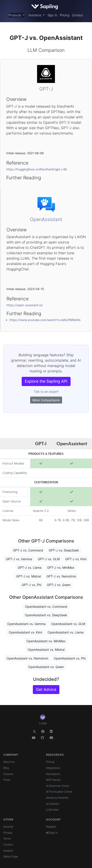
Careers (8, 774)
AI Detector (52, 803)
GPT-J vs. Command (28, 550)
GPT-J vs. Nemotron (61, 576)
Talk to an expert (46, 391)
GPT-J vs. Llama (30, 567)
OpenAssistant (46, 219)
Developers (53, 774)
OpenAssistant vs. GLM (68, 624)
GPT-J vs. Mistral (28, 576)
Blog (6, 768)
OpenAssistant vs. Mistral (46, 649)
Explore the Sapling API (46, 381)
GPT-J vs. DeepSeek (64, 550)
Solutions (35, 15)
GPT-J (46, 89)
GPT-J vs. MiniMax (60, 567)
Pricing (64, 15)
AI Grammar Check (57, 786)
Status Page (10, 856)
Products (15, 15)
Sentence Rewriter (57, 797)
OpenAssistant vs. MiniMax (46, 641)
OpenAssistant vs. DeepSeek (46, 615)
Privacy (7, 832)
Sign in (53, 832)
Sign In (52, 15)
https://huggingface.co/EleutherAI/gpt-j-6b (36, 169)
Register (51, 826)
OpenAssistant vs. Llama (66, 632)
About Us (9, 762)
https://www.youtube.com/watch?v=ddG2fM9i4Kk (45, 320)
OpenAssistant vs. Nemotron (27, 658)
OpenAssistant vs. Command (46, 606)
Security (8, 826)
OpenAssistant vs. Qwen (46, 667)
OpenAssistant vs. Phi (70, 658)
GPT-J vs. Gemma (19, 559)
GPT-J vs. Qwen (59, 585)
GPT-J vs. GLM (49, 559)
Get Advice (46, 689)
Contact (77, 15)
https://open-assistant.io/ (24, 305)
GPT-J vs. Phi (31, 585)
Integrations (53, 768)
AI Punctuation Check (59, 791)
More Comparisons (46, 400)
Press (6, 779)
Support (8, 850)
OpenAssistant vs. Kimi (25, 632)
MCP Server (53, 779)
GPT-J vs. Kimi (75, 559)
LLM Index (52, 809)
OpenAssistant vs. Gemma (26, 624)
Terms (7, 838)
